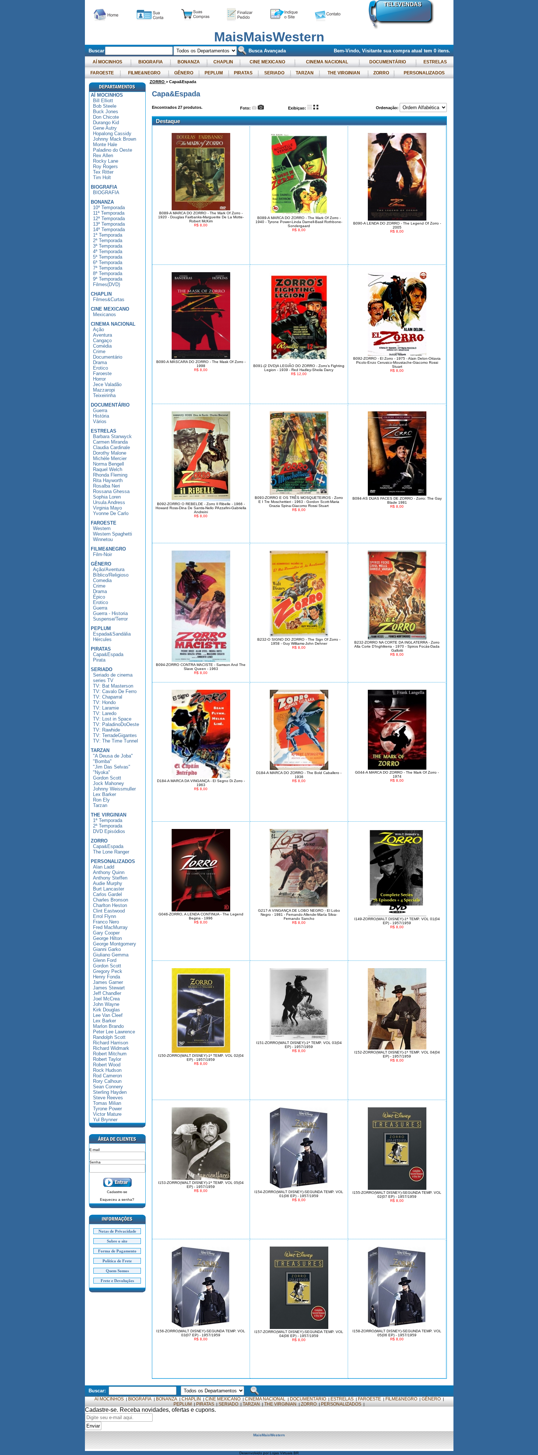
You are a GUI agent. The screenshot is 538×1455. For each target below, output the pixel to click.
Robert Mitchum (110, 1053)
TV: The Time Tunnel (115, 741)
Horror (99, 379)
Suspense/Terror (110, 619)
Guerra (100, 410)
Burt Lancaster (108, 889)
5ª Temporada (107, 257)
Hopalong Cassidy (112, 133)
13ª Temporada (109, 224)
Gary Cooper (106, 933)
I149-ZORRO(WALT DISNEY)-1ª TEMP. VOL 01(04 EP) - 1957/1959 (397, 921)
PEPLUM (213, 72)
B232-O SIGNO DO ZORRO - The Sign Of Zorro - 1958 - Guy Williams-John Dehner (298, 641)
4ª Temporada (107, 251)
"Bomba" (102, 761)
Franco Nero (106, 922)
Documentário (107, 357)
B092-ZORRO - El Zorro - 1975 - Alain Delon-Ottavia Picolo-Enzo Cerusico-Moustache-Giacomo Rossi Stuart (397, 362)
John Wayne (106, 1004)
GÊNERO (183, 72)
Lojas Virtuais (282, 1453)
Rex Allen (103, 155)
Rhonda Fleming (110, 475)
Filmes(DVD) (106, 284)
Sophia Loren (107, 497)
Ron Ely (101, 800)
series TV (103, 680)
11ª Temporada (108, 213)
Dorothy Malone (109, 453)
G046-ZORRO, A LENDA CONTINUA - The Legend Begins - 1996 (200, 916)
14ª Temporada (109, 229)
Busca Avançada (266, 50)
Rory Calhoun (107, 1081)
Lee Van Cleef (108, 1015)
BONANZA (188, 61)
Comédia (102, 346)
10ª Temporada (109, 207)
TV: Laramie (106, 708)
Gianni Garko (107, 949)
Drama (100, 362)
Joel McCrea (106, 999)
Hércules (102, 639)
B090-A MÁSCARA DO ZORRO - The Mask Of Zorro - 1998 (201, 364)
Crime (99, 351)
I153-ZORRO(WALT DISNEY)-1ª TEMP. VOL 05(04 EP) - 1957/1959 (201, 1185)
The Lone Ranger (111, 852)
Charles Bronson (110, 900)
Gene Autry (105, 128)
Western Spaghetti (112, 534)
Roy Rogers (105, 166)
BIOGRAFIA (150, 61)
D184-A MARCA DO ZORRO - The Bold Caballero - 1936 (298, 775)
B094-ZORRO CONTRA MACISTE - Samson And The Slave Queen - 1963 (201, 667)
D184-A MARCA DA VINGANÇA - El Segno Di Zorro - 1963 (201, 783)
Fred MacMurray (110, 927)
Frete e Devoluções (117, 1280)
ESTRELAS (435, 61)
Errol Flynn (104, 916)
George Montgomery (114, 944)
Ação (98, 329)
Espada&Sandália (112, 634)
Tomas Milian (107, 1103)
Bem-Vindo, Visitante (358, 50)
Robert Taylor (107, 1059)
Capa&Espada (108, 654)
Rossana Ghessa (111, 491)
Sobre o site (117, 1241)
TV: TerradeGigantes (115, 735)
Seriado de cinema (112, 675)
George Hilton (107, 938)
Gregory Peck (107, 971)
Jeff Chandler (107, 993)
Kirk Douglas (106, 1009)
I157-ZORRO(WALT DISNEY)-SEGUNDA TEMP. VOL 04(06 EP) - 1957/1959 (298, 1334)
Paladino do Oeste (112, 150)
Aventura (102, 335)
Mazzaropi (104, 390)
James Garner (108, 982)
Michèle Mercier (110, 458)
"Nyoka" (101, 772)
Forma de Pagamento (117, 1251)
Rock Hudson (107, 1070)
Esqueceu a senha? (117, 1199)
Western (102, 528)
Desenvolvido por (254, 1453)
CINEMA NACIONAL (327, 61)
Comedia (102, 580)
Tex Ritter (103, 172)
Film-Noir (102, 554)
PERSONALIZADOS (424, 72)
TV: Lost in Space (112, 719)
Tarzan (100, 805)
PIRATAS (243, 72)
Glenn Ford (104, 960)
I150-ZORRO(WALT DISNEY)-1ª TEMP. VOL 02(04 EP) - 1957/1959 (201, 1058)
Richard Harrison (110, 1042)
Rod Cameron (107, 1075)
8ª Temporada (107, 273)
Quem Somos (117, 1271)
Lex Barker (104, 794)
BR (296, 1453)
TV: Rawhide (106, 730)
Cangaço (102, 340)
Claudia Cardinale (111, 447)
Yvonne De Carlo (110, 513)
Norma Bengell (108, 464)
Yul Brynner (105, 1119)
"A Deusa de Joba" (113, 756)
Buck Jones (105, 111)
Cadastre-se (117, 1192)
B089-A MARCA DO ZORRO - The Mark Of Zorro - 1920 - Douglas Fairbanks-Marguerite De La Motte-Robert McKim (201, 217)
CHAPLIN (223, 61)
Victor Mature (107, 1114)
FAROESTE (102, 72)
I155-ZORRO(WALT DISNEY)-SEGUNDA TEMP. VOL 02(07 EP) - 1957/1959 (396, 1195)
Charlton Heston (110, 905)
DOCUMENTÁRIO (387, 61)
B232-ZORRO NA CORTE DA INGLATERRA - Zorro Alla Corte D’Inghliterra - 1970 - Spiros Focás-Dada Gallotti (397, 646)
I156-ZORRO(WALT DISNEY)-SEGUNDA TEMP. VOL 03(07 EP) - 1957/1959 (200, 1333)
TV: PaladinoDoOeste (116, 724)
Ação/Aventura (108, 569)
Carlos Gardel (107, 894)
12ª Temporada (109, 218)
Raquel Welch (107, 469)
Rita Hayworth (108, 480)
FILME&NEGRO (144, 72)
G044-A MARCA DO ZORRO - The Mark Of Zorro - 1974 (397, 774)
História (101, 416)
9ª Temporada (107, 279)
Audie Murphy (107, 883)
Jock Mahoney (108, 783)
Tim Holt (102, 177)
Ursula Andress (109, 502)
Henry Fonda (106, 977)
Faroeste (102, 373)
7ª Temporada (107, 268)
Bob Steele (104, 106)
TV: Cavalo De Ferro (115, 691)
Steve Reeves (108, 1097)
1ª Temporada (107, 235)
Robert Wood (106, 1064)
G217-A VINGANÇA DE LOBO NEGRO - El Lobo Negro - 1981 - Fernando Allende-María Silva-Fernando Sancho (299, 914)
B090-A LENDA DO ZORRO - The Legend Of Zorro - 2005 (397, 225)
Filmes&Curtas (108, 299)
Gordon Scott (107, 778)
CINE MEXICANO (267, 61)
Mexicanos (104, 314)
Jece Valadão (107, 384)
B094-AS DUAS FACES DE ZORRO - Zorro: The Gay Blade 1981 (397, 500)
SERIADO (274, 72)
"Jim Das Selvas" (111, 767)
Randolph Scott (109, 1037)
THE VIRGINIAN (343, 72)
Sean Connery (108, 1086)
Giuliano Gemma (110, 955)
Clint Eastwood (109, 911)
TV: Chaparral (107, 697)
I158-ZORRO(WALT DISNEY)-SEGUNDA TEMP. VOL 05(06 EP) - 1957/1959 (396, 1333)
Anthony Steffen (110, 878)
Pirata (99, 660)
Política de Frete (117, 1261)
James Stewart (109, 988)
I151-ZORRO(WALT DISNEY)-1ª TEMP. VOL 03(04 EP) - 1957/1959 (299, 1045)
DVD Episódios (109, 831)
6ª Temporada (107, 262)
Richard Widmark (111, 1048)
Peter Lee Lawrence (114, 1031)
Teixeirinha (104, 395)
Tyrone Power (107, 1108)
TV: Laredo (104, 713)
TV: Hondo (104, 702)
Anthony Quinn (108, 872)
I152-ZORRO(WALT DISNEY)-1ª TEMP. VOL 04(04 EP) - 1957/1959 (397, 1054)
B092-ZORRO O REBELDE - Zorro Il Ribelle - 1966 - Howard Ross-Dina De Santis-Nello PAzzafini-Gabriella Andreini (201, 508)
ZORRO (381, 72)
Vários (100, 421)
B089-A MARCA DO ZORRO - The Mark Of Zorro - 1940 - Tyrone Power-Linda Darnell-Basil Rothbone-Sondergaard (298, 222)
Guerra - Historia (110, 613)
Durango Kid (106, 122)
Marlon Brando (108, 1026)
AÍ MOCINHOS (107, 61)
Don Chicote (106, 117)
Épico (99, 597)
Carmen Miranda (110, 442)
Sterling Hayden (110, 1092)
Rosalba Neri (106, 486)
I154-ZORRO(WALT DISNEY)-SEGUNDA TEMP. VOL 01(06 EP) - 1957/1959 (298, 1194)
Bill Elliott (103, 100)
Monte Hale (105, 144)
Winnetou (103, 539)
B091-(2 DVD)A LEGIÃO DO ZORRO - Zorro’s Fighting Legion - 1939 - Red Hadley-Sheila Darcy (298, 368)
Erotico (100, 368)
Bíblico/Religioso (110, 575)
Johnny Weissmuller (114, 789)
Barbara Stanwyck (112, 436)
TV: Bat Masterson (113, 686)
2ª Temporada (107, 240)
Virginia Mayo (107, 508)
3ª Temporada (107, 246)
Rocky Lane (105, 161)
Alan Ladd (103, 867)
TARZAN (305, 72)
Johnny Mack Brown (114, 139)
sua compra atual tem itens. (416, 50)
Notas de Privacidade (117, 1231)
